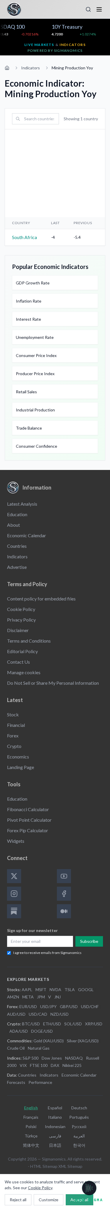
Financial (16, 725)
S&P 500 (30, 1057)
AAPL (27, 989)
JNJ (57, 996)
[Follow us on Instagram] (14, 894)
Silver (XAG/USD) (83, 1040)
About (13, 525)
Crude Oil (16, 1048)
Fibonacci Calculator (28, 809)
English (31, 1107)
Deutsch (79, 1107)
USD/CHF (90, 1006)
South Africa (24, 237)
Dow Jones (52, 1057)
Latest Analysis (22, 504)
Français (30, 1117)
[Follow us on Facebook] (64, 894)
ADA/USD (18, 1031)
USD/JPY (48, 1006)
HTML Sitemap (43, 1166)
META (28, 996)
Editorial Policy (22, 651)
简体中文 (31, 1145)
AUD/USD (16, 1014)
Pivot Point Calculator (29, 820)
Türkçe (31, 1135)
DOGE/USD (42, 1031)
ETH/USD (52, 1023)
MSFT (40, 989)
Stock (13, 714)
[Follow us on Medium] (64, 911)
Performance (40, 1082)
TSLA (70, 989)
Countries (17, 546)
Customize (48, 1199)
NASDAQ (74, 1057)
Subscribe (89, 941)
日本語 (55, 1145)
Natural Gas (39, 1048)
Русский (79, 1126)
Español (55, 1107)
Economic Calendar (26, 535)
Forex (12, 735)
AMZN (13, 996)
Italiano (55, 1117)
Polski (31, 1126)
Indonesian (55, 1126)
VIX (23, 1065)
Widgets (15, 841)
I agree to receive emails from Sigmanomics (47, 952)
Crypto (14, 746)
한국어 (79, 1145)
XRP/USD (93, 1023)
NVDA (55, 989)
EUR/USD (28, 1006)
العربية (79, 1135)
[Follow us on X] (14, 876)
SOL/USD (73, 1023)
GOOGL (86, 989)
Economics (18, 756)
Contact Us (18, 662)
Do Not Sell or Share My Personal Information (53, 683)
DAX (55, 1065)
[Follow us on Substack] (14, 911)
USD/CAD (38, 1014)
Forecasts (16, 1082)
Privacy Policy (21, 619)
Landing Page (20, 767)
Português (79, 1117)
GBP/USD (69, 1006)
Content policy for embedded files (41, 598)
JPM (41, 996)
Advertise (17, 567)
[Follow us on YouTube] (64, 876)
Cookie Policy (21, 609)
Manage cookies (23, 672)
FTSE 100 (39, 1065)
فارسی (55, 1135)
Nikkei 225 (72, 1065)
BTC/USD (31, 1023)
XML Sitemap (70, 1166)
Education (17, 514)
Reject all (18, 1199)
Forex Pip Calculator (27, 830)
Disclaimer (18, 630)
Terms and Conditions (29, 640)
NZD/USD (59, 1014)
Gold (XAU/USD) (48, 1040)
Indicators (30, 67)
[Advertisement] (55, 173)
